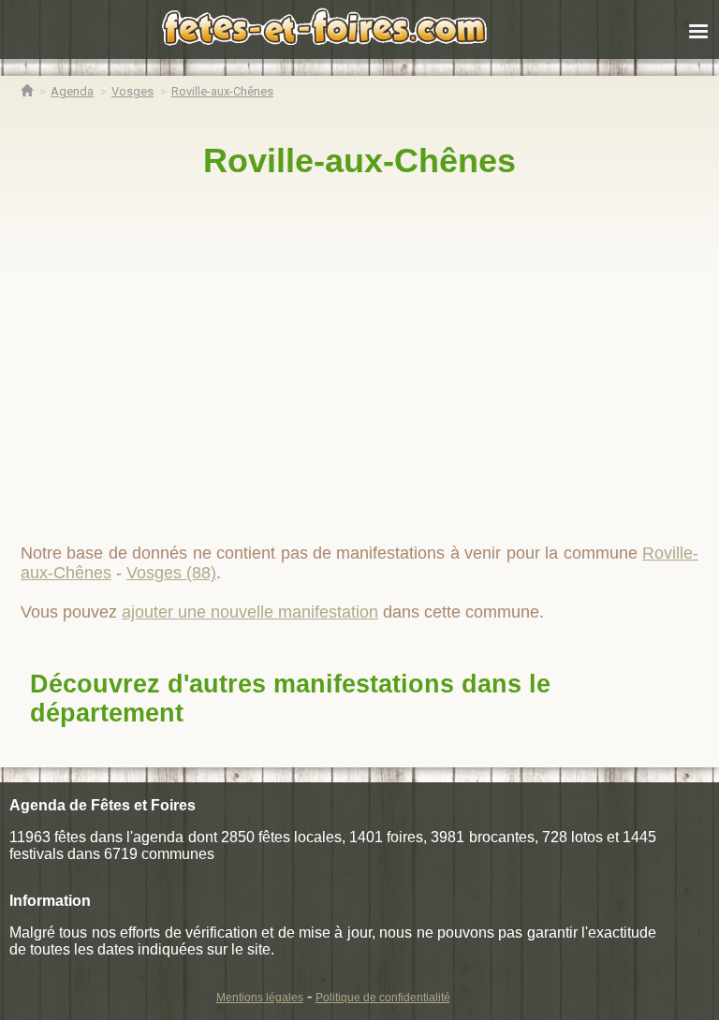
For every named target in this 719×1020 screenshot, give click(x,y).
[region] (359, 353)
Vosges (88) (171, 572)
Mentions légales (259, 997)
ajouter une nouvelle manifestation (250, 612)
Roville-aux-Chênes (359, 160)
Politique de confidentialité (382, 997)
